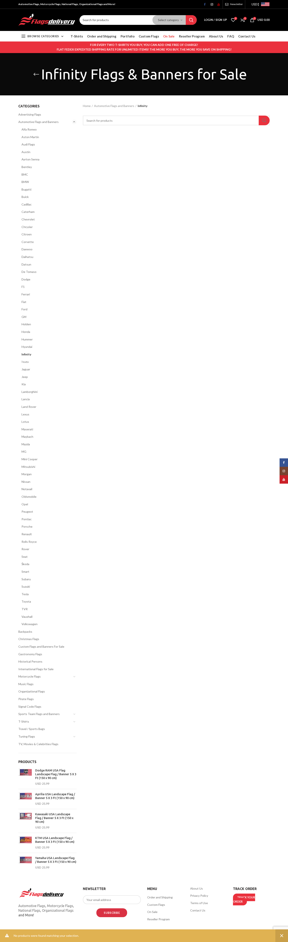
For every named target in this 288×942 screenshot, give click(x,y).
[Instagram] (210, 5)
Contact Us (197, 910)
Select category (168, 20)
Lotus (25, 421)
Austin (26, 152)
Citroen (27, 234)
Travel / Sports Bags (31, 729)
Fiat (24, 302)
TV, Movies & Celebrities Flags (38, 744)
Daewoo (27, 249)
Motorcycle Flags (29, 676)
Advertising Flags (29, 114)
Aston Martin (30, 137)
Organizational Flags (31, 691)
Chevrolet (28, 219)
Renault (27, 534)
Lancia (26, 399)
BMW (25, 182)
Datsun (26, 264)
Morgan (27, 474)
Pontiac (27, 519)
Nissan (26, 481)
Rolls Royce (29, 541)
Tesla (25, 594)
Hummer (27, 339)
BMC (25, 174)
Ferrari (26, 294)
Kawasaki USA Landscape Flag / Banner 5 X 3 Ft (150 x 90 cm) (54, 818)
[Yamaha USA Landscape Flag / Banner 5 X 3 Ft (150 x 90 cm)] (25, 863)
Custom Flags (156, 904)
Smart (25, 571)
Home (87, 106)
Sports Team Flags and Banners (39, 714)
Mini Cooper (30, 459)
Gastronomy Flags (30, 654)
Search (191, 20)
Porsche (27, 526)
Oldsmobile (29, 496)
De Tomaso (29, 272)
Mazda (26, 444)
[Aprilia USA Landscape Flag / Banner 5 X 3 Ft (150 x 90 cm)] (25, 799)
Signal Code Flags (29, 706)
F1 (23, 286)
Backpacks (25, 631)
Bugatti (26, 189)
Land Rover (29, 406)
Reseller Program (158, 919)
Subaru (26, 579)
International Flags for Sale (36, 669)
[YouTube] (217, 5)
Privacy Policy (199, 895)
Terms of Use (199, 903)
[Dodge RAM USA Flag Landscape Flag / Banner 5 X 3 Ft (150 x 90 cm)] (25, 777)
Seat (25, 556)
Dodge (26, 279)
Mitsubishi (28, 466)
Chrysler (27, 227)
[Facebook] (203, 5)
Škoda (25, 564)
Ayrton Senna (30, 159)
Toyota (26, 601)
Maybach (27, 436)
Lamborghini (30, 392)
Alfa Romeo (29, 129)
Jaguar (26, 369)
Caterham (28, 211)
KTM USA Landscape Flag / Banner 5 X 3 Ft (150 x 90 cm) (54, 839)
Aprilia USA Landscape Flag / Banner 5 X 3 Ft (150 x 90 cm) (55, 796)
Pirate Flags (26, 699)
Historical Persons (30, 661)
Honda (26, 332)
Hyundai (27, 346)
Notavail (27, 489)
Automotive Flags (31, 906)
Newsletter (236, 4)
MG (24, 451)
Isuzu (25, 361)
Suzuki (26, 586)
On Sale (152, 912)
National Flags (29, 910)
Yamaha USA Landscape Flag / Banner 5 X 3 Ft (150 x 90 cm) (55, 859)
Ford (24, 309)
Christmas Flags (28, 639)
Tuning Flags (26, 736)
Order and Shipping (160, 897)
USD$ (255, 4)
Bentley (27, 167)
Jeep (25, 377)
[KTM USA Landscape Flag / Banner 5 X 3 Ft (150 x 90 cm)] (25, 843)
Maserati (27, 429)
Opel (25, 504)
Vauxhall (27, 616)
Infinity (26, 354)
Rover (25, 549)
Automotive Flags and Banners (114, 106)
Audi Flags (28, 144)
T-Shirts (23, 721)
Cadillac (27, 204)
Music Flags (26, 684)
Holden (26, 324)
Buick (25, 197)
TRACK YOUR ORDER (244, 899)
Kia (24, 384)
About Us (196, 888)
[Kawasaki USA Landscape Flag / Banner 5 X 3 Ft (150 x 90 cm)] (25, 821)
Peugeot (27, 511)
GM (24, 317)
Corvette (28, 242)
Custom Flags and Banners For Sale (41, 646)
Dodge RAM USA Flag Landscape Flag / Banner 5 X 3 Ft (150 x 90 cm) (55, 774)
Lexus (25, 414)
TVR (25, 609)
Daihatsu (27, 257)
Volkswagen (30, 624)
